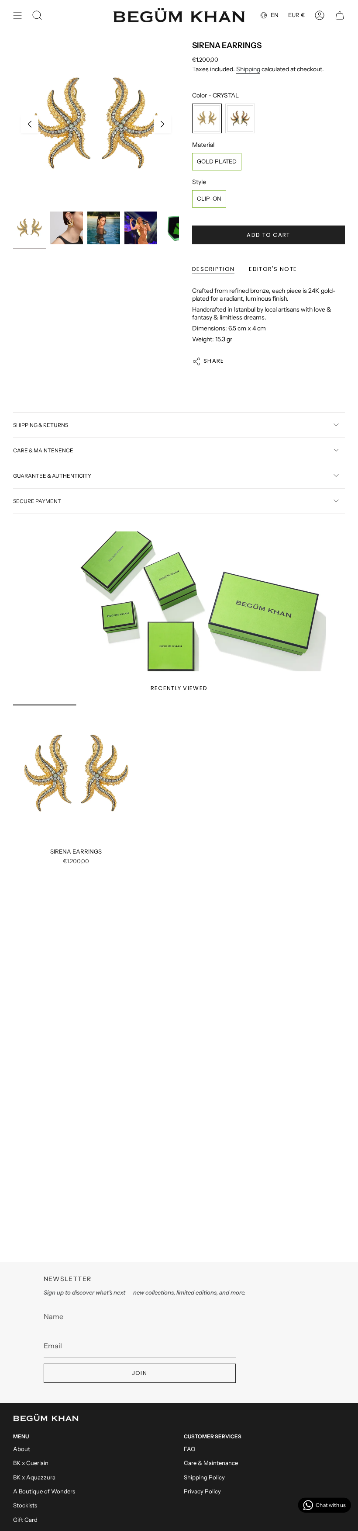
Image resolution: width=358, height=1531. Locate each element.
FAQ (189, 1448)
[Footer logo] (46, 1417)
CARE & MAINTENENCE (43, 450)
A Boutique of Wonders (44, 1491)
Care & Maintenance (211, 1462)
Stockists (25, 1505)
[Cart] (340, 15)
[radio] (207, 118)
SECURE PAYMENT (37, 501)
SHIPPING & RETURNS (40, 425)
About (21, 1448)
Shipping (248, 69)
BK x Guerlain (30, 1462)
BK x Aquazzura (34, 1477)
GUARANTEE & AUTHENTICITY (52, 475)
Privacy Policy (202, 1491)
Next (162, 124)
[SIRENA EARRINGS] (76, 774)
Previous (29, 124)
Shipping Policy (204, 1477)
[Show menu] (17, 15)
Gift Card (25, 1519)
